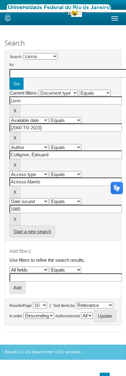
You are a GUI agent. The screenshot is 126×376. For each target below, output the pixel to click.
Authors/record (67, 316)
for (11, 65)
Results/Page (20, 306)
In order (15, 316)
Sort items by (64, 306)
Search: (15, 57)
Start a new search (32, 231)
